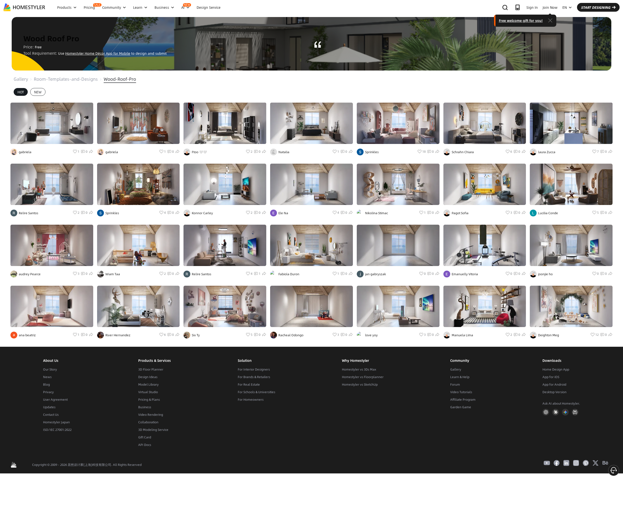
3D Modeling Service (153, 429)
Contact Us (51, 414)
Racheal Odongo (290, 335)
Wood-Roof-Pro (120, 79)
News (47, 376)
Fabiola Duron (288, 274)
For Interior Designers (254, 369)
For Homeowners (251, 399)
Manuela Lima (462, 335)
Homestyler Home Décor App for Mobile (97, 53)
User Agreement (55, 399)
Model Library (148, 384)
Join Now (550, 7)
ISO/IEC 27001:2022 (57, 429)
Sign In (532, 7)
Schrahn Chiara (463, 152)
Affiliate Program (463, 399)
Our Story (50, 369)
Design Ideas (147, 376)
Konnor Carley (202, 213)
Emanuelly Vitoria (465, 274)
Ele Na (283, 213)
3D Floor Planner (150, 369)
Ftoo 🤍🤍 (199, 152)
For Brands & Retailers (254, 376)
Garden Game (460, 407)
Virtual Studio (148, 392)
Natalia (283, 152)
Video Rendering (150, 414)
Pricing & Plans (149, 399)
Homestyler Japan (56, 422)
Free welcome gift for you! (521, 20)
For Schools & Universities (256, 392)
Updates (49, 407)
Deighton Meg (548, 335)
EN (564, 7)
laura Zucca (546, 152)
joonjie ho (545, 274)
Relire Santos (28, 213)
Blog (46, 384)
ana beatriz (27, 335)
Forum (455, 384)
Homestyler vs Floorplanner (363, 376)
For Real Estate (249, 384)
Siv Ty (196, 335)
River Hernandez (117, 335)
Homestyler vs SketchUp (360, 384)
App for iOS (550, 376)
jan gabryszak (375, 274)
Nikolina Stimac (376, 213)
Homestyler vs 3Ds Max (359, 369)
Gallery (21, 79)
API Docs (144, 444)
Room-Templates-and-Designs (66, 79)
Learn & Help (459, 376)
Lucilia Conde (548, 213)
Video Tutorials (461, 392)
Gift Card (144, 437)
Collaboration (148, 422)
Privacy (48, 392)
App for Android (554, 384)
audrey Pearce (30, 274)
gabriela (25, 152)
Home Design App (555, 369)
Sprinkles (112, 213)
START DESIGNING (595, 7)
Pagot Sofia (460, 213)
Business (144, 407)
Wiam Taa (112, 274)
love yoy (371, 335)
